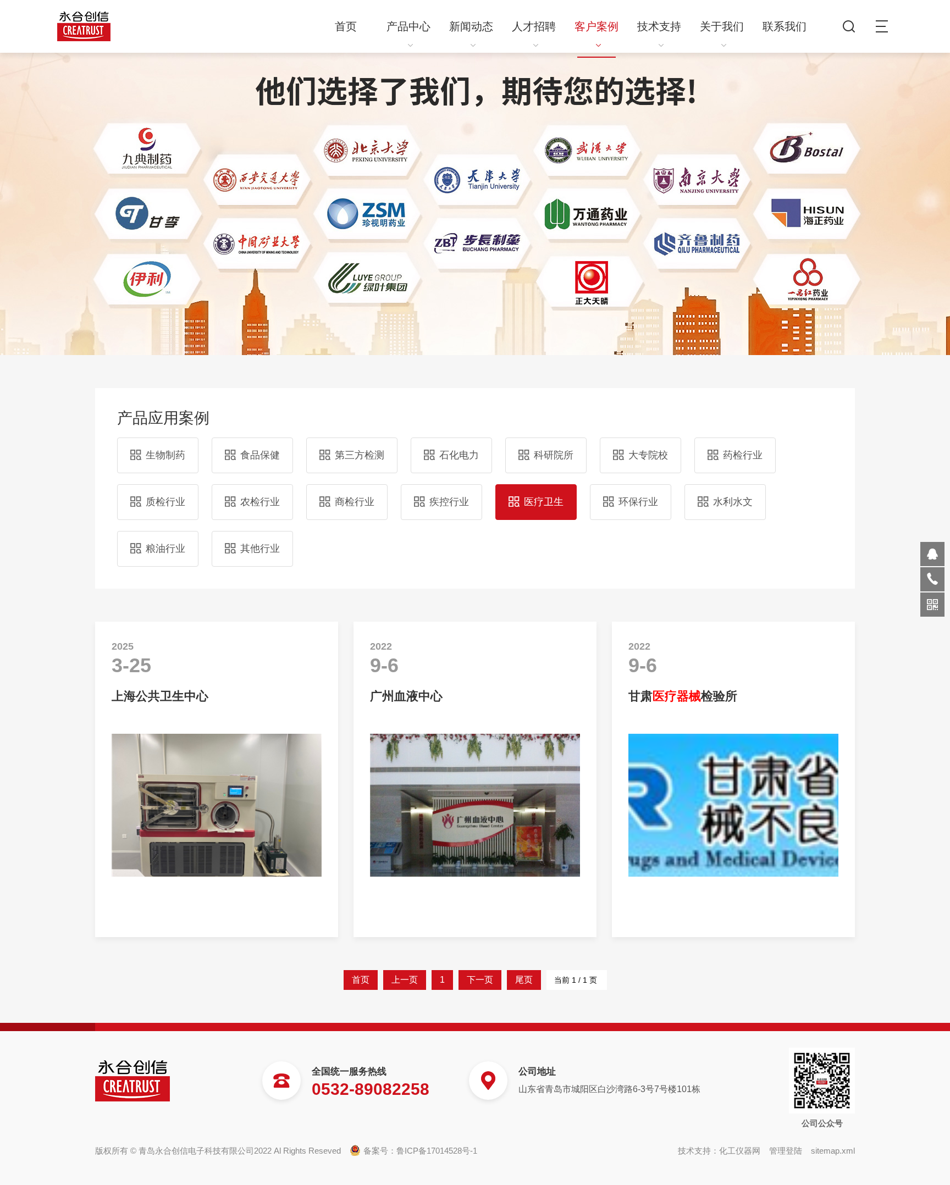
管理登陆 (785, 1150)
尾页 (523, 979)
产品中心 (408, 26)
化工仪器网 (739, 1150)
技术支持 (659, 26)
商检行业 (354, 501)
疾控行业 (449, 501)
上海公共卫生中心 (160, 696)
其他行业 (260, 548)
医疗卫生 (544, 501)
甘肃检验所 (682, 696)
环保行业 (638, 501)
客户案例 (596, 26)
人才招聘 (534, 26)
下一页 (479, 979)
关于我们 (722, 26)
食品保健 (260, 455)
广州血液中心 (406, 696)
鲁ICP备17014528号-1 (436, 1150)
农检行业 (260, 501)
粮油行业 (165, 548)
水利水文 (733, 501)
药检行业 (743, 455)
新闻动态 (471, 26)
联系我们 (785, 26)
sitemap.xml (833, 1150)
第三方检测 (359, 455)
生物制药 (165, 455)
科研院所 (553, 455)
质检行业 (165, 501)
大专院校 (648, 455)
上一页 (404, 979)
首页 (346, 26)
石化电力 (459, 455)
